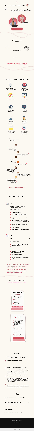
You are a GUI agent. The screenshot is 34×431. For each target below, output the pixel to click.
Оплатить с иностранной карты (17, 308)
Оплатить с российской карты (17, 306)
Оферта (17, 420)
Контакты (20, 420)
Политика (13, 420)
